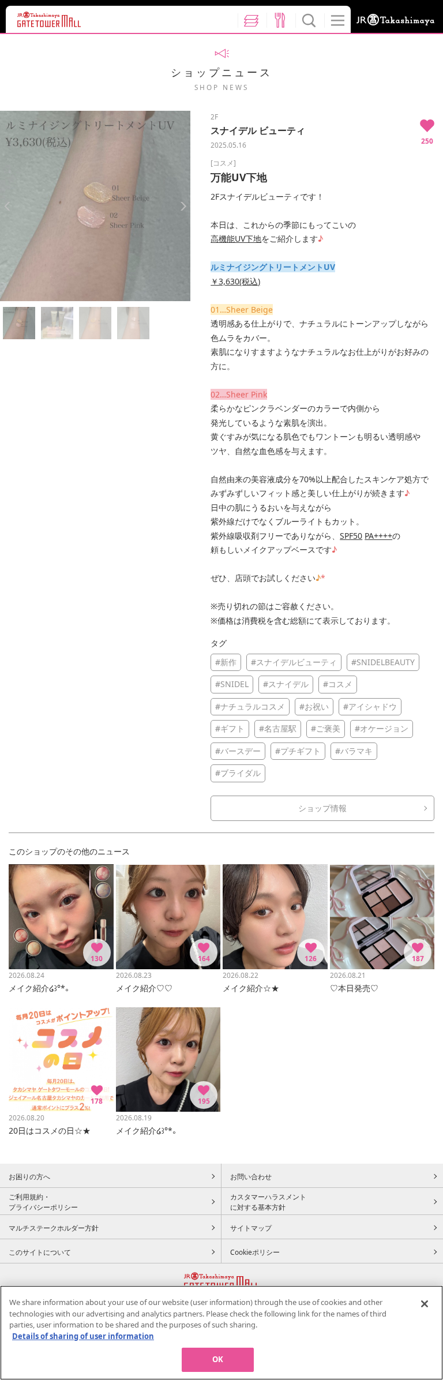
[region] (221, 1332)
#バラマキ (354, 750)
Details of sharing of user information (83, 1336)
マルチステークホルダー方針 (54, 1227)
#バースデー (238, 750)
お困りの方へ (29, 1176)
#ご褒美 (325, 728)
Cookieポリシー (255, 1252)
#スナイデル (286, 683)
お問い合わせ (251, 1176)
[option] (95, 206)
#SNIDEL (232, 683)
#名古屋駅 (277, 728)
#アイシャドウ (370, 706)
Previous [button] (7, 206)
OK (217, 1359)
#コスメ (337, 683)
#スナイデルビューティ (294, 662)
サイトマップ (251, 1227)
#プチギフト (298, 750)
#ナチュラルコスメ (250, 706)
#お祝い (314, 706)
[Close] (424, 1304)
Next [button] (183, 206)
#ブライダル (238, 772)
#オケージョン (381, 728)
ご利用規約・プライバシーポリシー (43, 1202)
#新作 (225, 662)
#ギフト (230, 728)
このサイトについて (40, 1252)
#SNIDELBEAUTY (383, 662)
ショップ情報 (322, 807)
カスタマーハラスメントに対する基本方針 (268, 1202)
